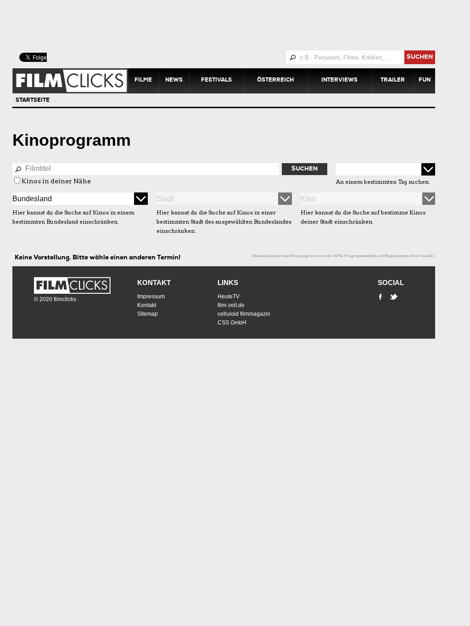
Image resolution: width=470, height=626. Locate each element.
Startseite (33, 101)
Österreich (275, 80)
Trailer (392, 80)
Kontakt (154, 282)
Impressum (151, 296)
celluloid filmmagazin (244, 314)
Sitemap (147, 314)
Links (228, 282)
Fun (425, 80)
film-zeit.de (231, 305)
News (174, 80)
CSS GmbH (232, 322)
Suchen (304, 169)
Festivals (216, 80)
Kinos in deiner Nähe (56, 181)
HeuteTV (229, 296)
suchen (420, 57)
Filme (143, 80)
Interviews (339, 80)
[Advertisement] (235, 25)
